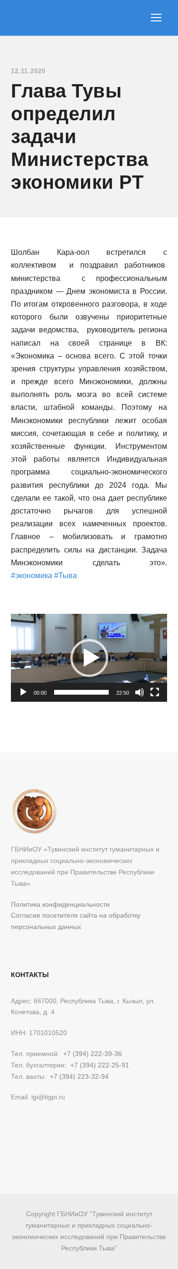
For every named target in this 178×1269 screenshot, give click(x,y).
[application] (89, 658)
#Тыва (65, 576)
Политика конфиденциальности (60, 904)
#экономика (31, 576)
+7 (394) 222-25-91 (99, 1065)
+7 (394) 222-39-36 (92, 1053)
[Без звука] (139, 692)
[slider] (81, 692)
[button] (89, 658)
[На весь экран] (154, 692)
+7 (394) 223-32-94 (79, 1076)
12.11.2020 (28, 71)
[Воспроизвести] (23, 692)
